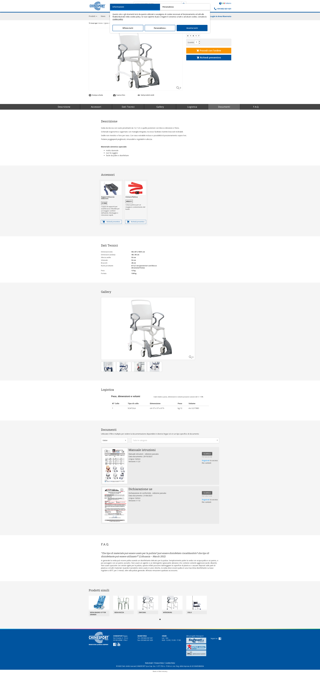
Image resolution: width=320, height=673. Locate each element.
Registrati (206, 460)
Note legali (149, 663)
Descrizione (64, 106)
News (103, 16)
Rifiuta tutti (128, 28)
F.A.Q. (256, 106)
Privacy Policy (159, 663)
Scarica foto (120, 95)
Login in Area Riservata (220, 16)
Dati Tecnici (128, 106)
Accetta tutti (192, 28)
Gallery (160, 106)
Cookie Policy (170, 663)
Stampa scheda (97, 95)
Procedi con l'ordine (210, 50)
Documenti (224, 106)
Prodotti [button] (92, 16)
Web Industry (162, 671)
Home (100, 23)
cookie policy (117, 19)
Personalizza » (160, 28)
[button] (114, 440)
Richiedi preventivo (210, 57)
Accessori (96, 106)
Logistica (192, 106)
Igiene (106, 23)
